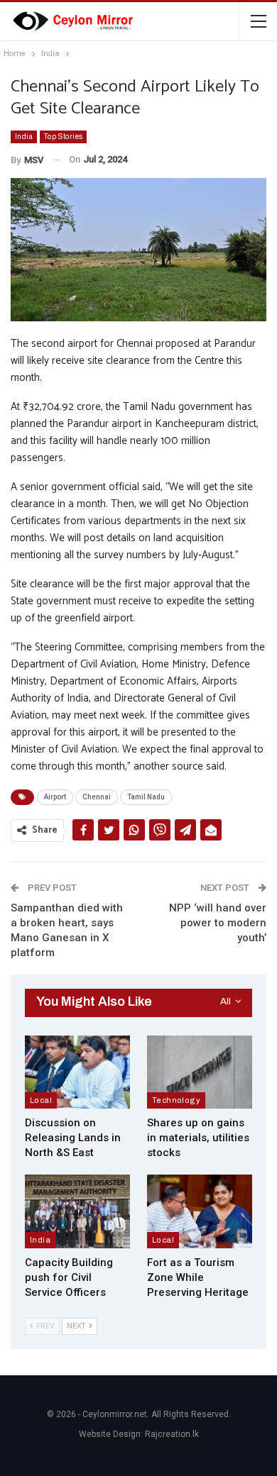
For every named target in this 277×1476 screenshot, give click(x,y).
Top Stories (63, 136)
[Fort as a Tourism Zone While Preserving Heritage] (199, 1211)
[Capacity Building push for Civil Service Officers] (77, 1211)
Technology (176, 1100)
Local (41, 1100)
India (24, 136)
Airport (55, 797)
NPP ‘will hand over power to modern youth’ (217, 922)
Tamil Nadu (146, 797)
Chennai (96, 797)
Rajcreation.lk (172, 1434)
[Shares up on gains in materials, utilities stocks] (199, 1072)
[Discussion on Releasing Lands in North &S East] (77, 1072)
